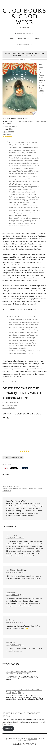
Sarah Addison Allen (42, 75)
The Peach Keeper (41, 90)
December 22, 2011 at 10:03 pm (17, 673)
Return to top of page (24, 744)
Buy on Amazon (8, 132)
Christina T (10, 535)
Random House (32, 489)
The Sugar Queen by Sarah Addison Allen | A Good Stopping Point (24, 690)
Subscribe (8, 728)
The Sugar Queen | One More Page (19, 672)
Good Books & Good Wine (24, 16)
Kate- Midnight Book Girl (14, 570)
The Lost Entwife (9, 408)
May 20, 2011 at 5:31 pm (15, 645)
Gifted (11, 129)
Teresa (8, 642)
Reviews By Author (24, 44)
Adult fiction (14, 489)
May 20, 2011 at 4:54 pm (15, 622)
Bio (7, 457)
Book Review (23, 489)
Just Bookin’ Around (10, 405)
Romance (31, 121)
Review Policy (23, 39)
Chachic (9, 593)
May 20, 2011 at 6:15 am (15, 538)
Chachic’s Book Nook (10, 402)
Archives (36, 39)
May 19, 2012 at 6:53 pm (15, 693)
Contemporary (41, 121)
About (11, 39)
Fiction (11, 121)
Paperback (13, 126)
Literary (24, 121)
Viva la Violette (32, 739)
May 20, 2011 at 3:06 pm (15, 572)
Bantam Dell (17, 118)
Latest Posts (17, 457)
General (18, 121)
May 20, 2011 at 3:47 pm (15, 595)
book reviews (14, 486)
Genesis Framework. (24, 740)
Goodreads (7, 134)
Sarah (8, 620)
